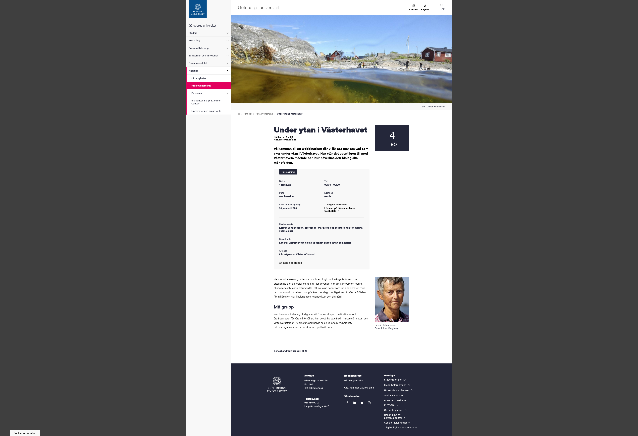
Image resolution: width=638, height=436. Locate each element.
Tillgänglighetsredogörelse (399, 427)
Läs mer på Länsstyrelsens (339, 209)
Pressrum (196, 93)
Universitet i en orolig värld (206, 111)
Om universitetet (198, 63)
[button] (442, 7)
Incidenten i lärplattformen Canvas (206, 102)
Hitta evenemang (201, 85)
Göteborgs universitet (202, 25)
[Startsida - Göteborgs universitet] (208, 11)
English (425, 9)
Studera (193, 33)
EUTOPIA (389, 405)
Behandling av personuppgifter (393, 416)
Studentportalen (395, 379)
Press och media (393, 400)
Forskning (194, 40)
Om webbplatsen (394, 410)
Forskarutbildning (199, 48)
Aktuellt (193, 70)
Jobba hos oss (392, 395)
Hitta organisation (354, 380)
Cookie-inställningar (396, 422)
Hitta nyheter (198, 78)
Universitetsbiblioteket (399, 390)
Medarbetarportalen (397, 385)
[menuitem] (414, 7)
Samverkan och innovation (203, 55)
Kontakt (413, 9)
